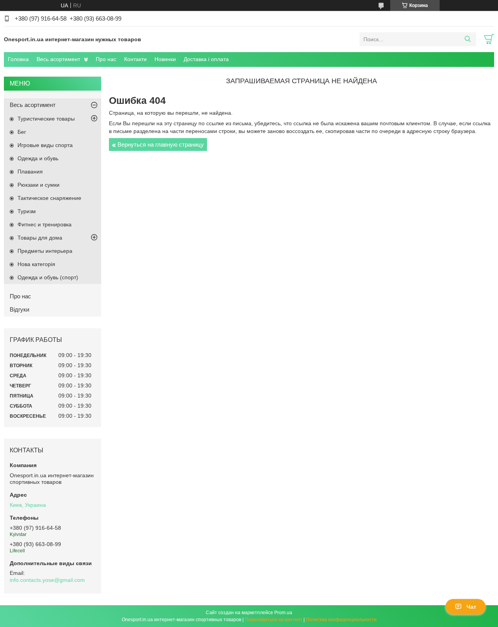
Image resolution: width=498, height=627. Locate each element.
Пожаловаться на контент (273, 619)
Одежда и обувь (38, 158)
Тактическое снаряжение (49, 198)
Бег (22, 132)
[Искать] (467, 39)
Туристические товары (46, 119)
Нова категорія (36, 264)
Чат (471, 607)
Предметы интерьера (45, 251)
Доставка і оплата (206, 59)
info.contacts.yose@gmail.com (47, 580)
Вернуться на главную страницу (160, 144)
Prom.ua (283, 612)
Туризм (27, 211)
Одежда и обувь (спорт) (48, 277)
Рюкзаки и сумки (39, 185)
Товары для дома (40, 238)
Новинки (165, 59)
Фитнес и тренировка (45, 224)
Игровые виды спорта (45, 145)
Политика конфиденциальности (341, 619)
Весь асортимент (58, 59)
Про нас (106, 59)
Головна (18, 59)
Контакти (135, 59)
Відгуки (19, 309)
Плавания (30, 171)
